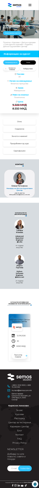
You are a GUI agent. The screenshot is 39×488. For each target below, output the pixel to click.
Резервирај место (11, 62)
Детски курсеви (28, 42)
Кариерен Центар (19, 426)
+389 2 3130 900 (18, 385)
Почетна (6, 42)
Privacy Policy (19, 443)
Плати (28, 62)
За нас (19, 410)
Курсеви (16, 42)
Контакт (19, 434)
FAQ (19, 439)
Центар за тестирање (19, 422)
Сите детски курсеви (13, 44)
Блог (19, 430)
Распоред (19, 418)
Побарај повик (28, 69)
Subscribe (25, 468)
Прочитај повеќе (18, 356)
